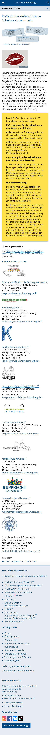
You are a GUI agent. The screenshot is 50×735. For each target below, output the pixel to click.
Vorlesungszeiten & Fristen (17, 657)
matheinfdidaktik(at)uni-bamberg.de (20, 551)
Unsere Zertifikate (13, 706)
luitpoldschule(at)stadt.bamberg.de (19, 433)
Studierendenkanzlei (14, 650)
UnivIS (7, 609)
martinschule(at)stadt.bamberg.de (19, 472)
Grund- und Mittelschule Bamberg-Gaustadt (23, 282)
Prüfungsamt (10, 640)
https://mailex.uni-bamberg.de (19, 615)
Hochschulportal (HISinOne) (18, 582)
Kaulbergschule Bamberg (14, 346)
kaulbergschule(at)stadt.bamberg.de (20, 360)
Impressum (17, 561)
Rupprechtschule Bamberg (15, 498)
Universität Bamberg (25, 2)
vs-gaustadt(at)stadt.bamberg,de (18, 293)
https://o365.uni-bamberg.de (18, 618)
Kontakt (6, 561)
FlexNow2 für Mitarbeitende (18, 592)
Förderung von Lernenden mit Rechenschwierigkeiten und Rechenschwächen (23, 252)
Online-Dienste (11, 602)
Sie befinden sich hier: (12, 8)
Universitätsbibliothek (15, 653)
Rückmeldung (11, 646)
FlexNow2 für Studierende (17, 589)
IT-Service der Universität (16, 643)
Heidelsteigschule (10, 307)
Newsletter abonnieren (14, 725)
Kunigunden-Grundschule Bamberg (19, 386)
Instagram (4, 718)
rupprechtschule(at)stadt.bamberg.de (20, 511)
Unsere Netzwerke (13, 702)
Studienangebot (12, 660)
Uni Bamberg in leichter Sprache (18, 670)
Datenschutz (31, 561)
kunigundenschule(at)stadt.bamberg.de (21, 397)
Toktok (20, 718)
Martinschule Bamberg (13, 458)
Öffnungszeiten (11, 636)
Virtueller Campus (13, 621)
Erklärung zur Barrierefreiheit (16, 666)
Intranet (8, 596)
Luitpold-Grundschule (12, 422)
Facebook (9, 718)
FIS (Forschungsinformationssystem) (22, 585)
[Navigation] (3, 3)
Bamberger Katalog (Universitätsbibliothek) (25, 576)
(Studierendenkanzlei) (15, 605)
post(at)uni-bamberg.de (20, 698)
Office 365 (9, 599)
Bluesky (15, 718)
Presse (7, 633)
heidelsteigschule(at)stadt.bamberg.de (21, 321)
